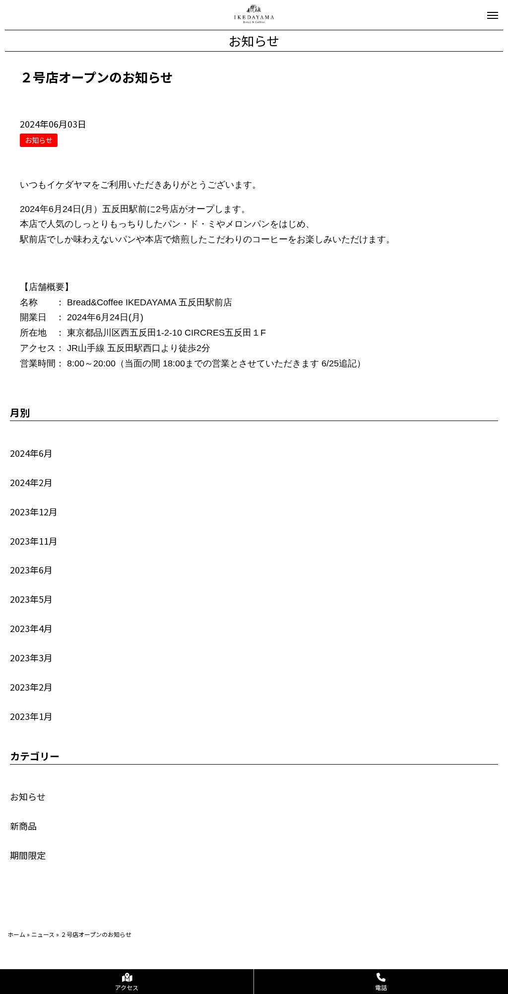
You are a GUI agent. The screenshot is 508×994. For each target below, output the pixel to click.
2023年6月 (31, 569)
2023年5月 (31, 598)
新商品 (23, 825)
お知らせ (28, 796)
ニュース (43, 934)
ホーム (16, 934)
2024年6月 (31, 452)
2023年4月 (31, 628)
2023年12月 (34, 511)
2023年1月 (31, 716)
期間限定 (28, 855)
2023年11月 (34, 540)
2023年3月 (31, 657)
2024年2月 (31, 482)
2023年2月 (31, 686)
